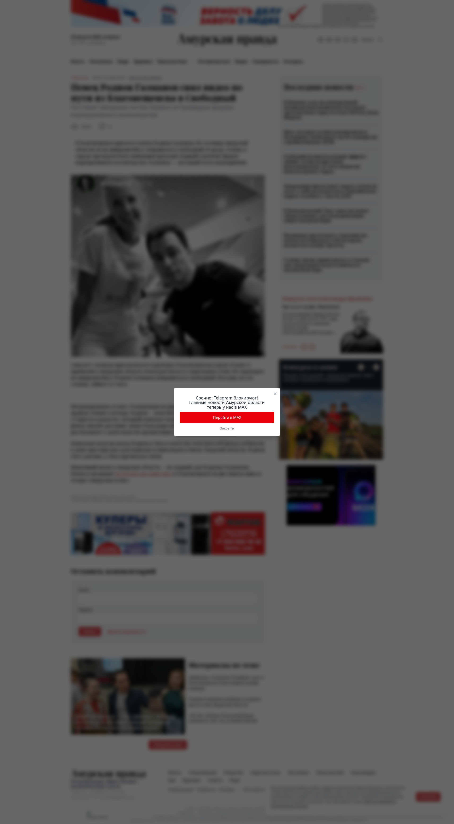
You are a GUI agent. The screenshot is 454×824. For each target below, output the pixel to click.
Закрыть (227, 428)
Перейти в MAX (227, 417)
